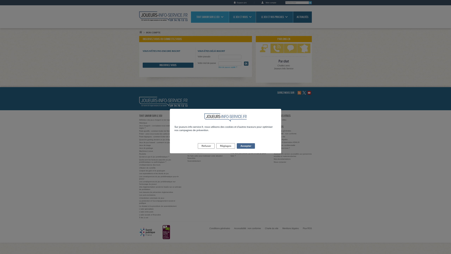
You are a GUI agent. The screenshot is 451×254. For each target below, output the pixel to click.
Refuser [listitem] (206, 145)
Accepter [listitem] (245, 145)
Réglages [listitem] (225, 145)
